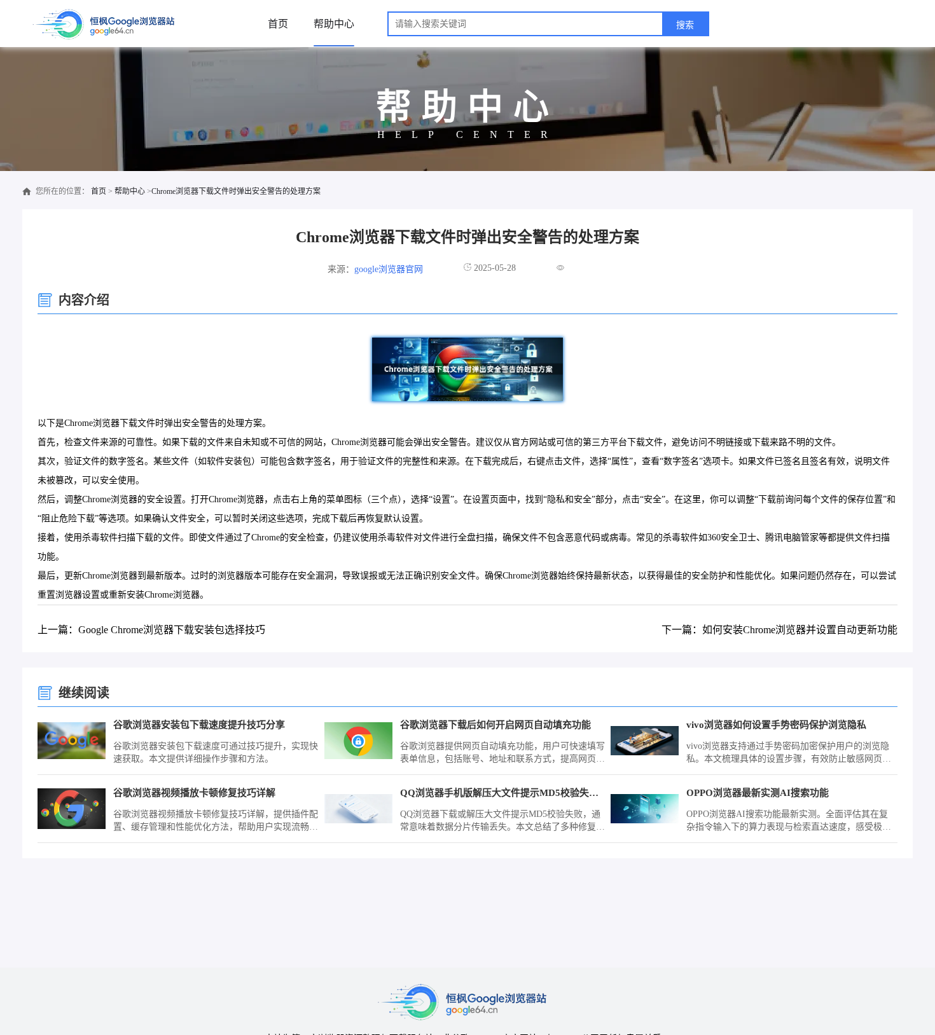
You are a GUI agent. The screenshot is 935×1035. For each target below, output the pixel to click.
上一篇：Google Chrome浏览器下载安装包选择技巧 (151, 629)
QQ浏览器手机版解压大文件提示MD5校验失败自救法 (503, 793)
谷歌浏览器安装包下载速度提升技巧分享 (199, 725)
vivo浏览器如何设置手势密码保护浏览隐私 (776, 725)
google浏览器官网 (388, 269)
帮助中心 (334, 23)
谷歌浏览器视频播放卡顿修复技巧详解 (194, 793)
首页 (278, 23)
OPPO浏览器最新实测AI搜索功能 (757, 793)
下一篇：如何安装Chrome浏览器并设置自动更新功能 (779, 629)
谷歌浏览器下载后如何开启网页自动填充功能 (495, 725)
